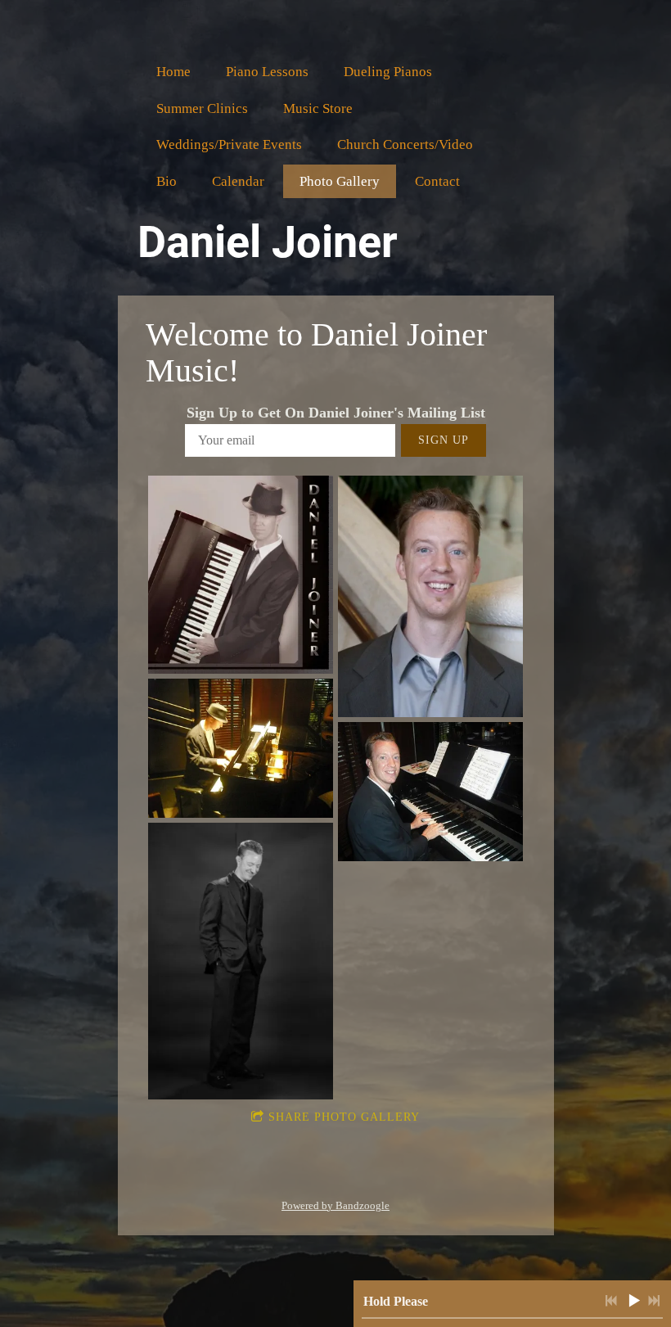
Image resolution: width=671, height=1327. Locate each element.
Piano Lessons (267, 71)
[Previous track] (611, 1300)
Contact (437, 181)
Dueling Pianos (388, 71)
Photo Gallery (339, 181)
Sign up (443, 440)
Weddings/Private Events (229, 144)
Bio (166, 181)
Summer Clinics (202, 108)
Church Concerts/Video (405, 144)
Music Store (318, 108)
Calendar (238, 181)
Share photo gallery (344, 1117)
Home (173, 71)
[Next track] (653, 1300)
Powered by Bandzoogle (335, 1206)
